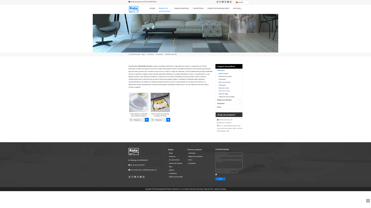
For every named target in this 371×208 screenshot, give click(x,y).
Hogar (171, 153)
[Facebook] (220, 2)
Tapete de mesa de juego (226, 97)
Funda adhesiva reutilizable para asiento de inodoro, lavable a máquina (138, 115)
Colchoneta (221, 70)
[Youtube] (231, 2)
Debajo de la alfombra (224, 100)
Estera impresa (223, 73)
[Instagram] (228, 2)
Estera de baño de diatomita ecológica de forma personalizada (160, 115)
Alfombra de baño (224, 91)
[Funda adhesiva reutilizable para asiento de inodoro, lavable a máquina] (138, 102)
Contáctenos (173, 173)
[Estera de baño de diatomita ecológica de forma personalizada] (160, 102)
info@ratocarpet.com (137, 2)
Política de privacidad (176, 177)
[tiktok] (218, 2)
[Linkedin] (223, 2)
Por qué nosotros (174, 160)
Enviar (220, 179)
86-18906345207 (151, 2)
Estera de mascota (224, 82)
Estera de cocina (224, 88)
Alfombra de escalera (225, 76)
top (368, 201)
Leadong (223, 189)
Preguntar (137, 120)
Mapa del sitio (208, 189)
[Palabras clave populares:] (240, 9)
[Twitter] (225, 2)
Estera (219, 107)
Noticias (171, 170)
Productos (172, 156)
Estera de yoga (223, 94)
